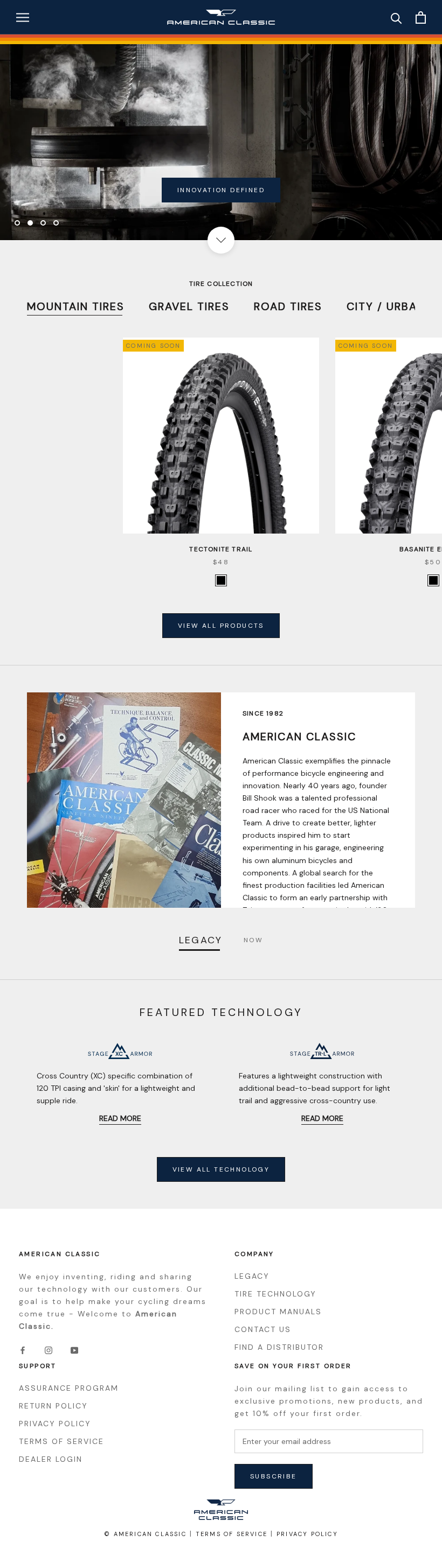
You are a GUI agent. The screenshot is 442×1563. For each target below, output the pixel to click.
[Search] (396, 17)
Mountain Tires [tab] (76, 306)
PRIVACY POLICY (55, 1423)
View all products (221, 625)
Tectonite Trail (220, 549)
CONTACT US (262, 1329)
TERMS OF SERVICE (61, 1441)
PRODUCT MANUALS (278, 1311)
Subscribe (273, 1476)
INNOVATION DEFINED (221, 190)
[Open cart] (421, 17)
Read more (120, 1118)
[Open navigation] (22, 17)
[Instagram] (48, 1349)
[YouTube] (74, 1349)
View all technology (221, 1169)
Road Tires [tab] (288, 306)
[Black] (221, 580)
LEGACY (252, 1276)
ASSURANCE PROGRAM (69, 1388)
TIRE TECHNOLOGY (275, 1294)
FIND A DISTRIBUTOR (279, 1347)
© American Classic (145, 1534)
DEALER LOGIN (50, 1459)
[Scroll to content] (221, 240)
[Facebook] (22, 1349)
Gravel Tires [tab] (189, 306)
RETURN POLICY (53, 1406)
